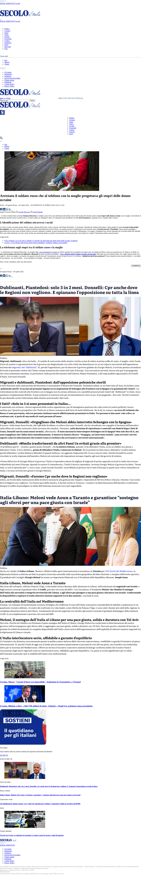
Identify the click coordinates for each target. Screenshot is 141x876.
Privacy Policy (9, 86)
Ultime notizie (9, 80)
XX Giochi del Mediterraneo (119, 571)
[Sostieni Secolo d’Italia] (23, 744)
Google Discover (24, 212)
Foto (6, 49)
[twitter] (5, 1)
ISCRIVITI (4, 755)
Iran (5, 60)
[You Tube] (3, 1)
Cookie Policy (9, 84)
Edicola (2, 3)
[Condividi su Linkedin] (4, 210)
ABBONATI (10, 3)
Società (6, 37)
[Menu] (1, 109)
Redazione (8, 74)
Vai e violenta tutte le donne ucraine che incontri (78, 254)
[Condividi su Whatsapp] (7, 210)
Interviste (7, 47)
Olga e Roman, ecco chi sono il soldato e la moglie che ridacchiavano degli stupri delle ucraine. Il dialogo (41, 241)
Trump (6, 64)
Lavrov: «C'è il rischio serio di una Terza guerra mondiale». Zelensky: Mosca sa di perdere (35, 243)
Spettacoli (7, 43)
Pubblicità (7, 82)
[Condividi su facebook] (1, 210)
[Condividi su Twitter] (10, 210)
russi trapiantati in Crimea (48, 252)
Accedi (17, 3)
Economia (7, 39)
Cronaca (7, 31)
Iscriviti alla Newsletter (12, 78)
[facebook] (1, 1)
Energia (72, 132)
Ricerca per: (4, 100)
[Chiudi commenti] (1, 268)
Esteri (6, 33)
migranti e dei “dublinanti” (24, 367)
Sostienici (7, 76)
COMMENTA (136, 266)
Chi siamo (7, 72)
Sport (6, 45)
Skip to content (5, 98)
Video (6, 35)
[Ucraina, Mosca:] (24, 678)
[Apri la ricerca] (1, 139)
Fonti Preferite (37, 212)
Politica (7, 29)
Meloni (6, 62)
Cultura (7, 41)
